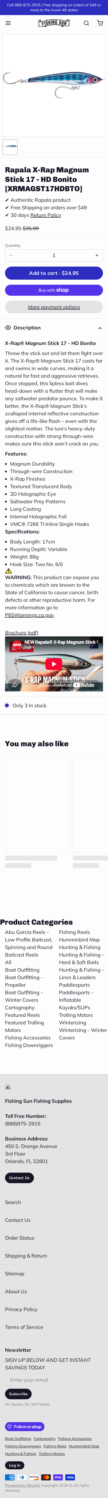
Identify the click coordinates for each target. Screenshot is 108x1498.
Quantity (12, 245)
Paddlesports (74, 985)
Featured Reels (22, 1015)
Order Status (19, 1238)
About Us (16, 1291)
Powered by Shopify (22, 1485)
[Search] (83, 23)
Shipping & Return (26, 1256)
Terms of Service (24, 1327)
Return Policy (45, 215)
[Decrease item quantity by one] (11, 255)
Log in (14, 1465)
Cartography (20, 1007)
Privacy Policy (21, 1309)
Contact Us (19, 1177)
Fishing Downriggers (29, 1045)
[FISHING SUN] (54, 23)
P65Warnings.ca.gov (29, 615)
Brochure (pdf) (21, 632)
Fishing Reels (74, 932)
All (8, 962)
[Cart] (97, 23)
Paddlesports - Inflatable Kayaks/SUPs (76, 1000)
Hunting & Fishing (79, 947)
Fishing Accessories (28, 1037)
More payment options (54, 307)
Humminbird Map (79, 939)
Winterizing (72, 1022)
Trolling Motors (76, 1015)
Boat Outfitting (22, 970)
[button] (54, 273)
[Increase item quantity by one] (97, 255)
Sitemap (14, 1273)
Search (13, 1202)
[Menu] (10, 23)
